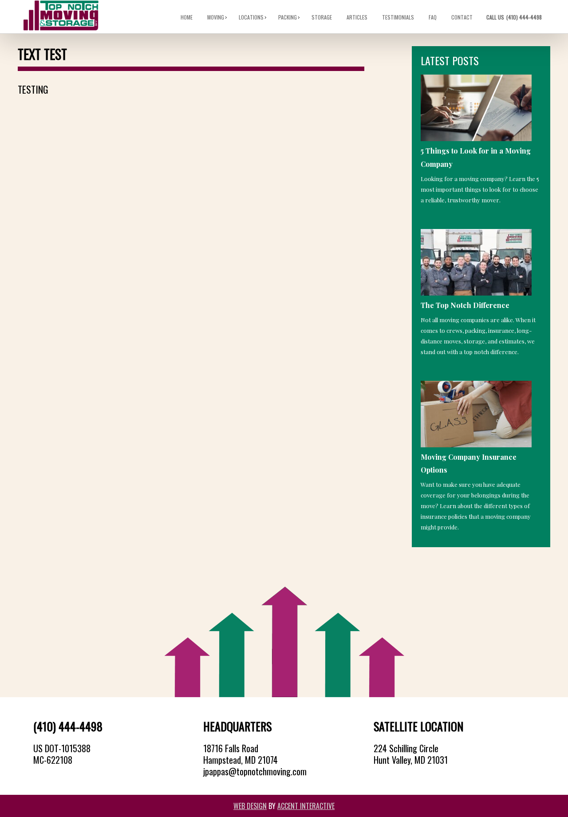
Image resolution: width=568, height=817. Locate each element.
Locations (252, 17)
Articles (357, 17)
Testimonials (398, 17)
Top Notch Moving (61, 16)
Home (187, 17)
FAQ (433, 17)
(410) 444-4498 (515, 17)
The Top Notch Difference (465, 305)
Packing (288, 17)
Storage (322, 17)
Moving (216, 17)
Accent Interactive (306, 806)
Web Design (250, 806)
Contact (462, 17)
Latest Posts (450, 60)
